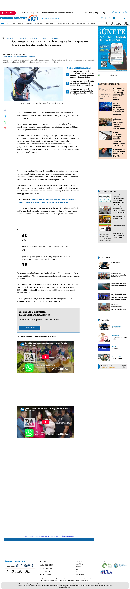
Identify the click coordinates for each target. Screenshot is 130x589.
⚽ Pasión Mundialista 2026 (65, 23)
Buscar (43, 562)
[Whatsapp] (17, 566)
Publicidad (45, 571)
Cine (78, 569)
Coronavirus (11, 38)
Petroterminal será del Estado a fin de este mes (119, 284)
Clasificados (46, 568)
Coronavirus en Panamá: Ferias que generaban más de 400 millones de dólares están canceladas (81, 92)
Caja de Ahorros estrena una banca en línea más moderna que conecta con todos (118, 109)
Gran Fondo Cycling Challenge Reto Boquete (119, 218)
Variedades (39, 23)
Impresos (80, 574)
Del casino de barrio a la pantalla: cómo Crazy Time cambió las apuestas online (119, 123)
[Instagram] (102, 18)
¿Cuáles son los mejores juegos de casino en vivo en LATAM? (119, 153)
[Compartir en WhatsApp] (5, 123)
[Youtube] (114, 18)
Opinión (20, 23)
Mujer (78, 566)
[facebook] (105, 18)
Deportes (49, 23)
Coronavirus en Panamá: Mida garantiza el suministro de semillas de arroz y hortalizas (82, 83)
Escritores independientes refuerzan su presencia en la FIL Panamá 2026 (119, 307)
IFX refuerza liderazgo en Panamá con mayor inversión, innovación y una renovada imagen (119, 296)
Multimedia (92, 23)
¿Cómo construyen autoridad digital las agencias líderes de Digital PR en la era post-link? (119, 138)
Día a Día (79, 564)
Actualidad (11, 23)
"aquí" (69, 587)
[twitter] (109, 18)
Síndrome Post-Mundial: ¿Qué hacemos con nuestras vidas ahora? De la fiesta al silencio (119, 93)
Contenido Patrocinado (109, 84)
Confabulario (115, 262)
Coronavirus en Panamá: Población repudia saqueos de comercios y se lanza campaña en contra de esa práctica (82, 74)
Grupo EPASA (45, 574)
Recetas (79, 571)
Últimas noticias (107, 191)
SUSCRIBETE (29, 328)
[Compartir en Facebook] (5, 110)
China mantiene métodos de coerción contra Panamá (118, 275)
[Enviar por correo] (5, 129)
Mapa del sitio (46, 565)
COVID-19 (44, 38)
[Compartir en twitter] (5, 116)
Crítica (79, 561)
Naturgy (54, 38)
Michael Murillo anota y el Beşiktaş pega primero (118, 235)
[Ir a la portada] (13, 18)
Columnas (104, 320)
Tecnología (81, 23)
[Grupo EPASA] (106, 574)
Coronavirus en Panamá (28, 38)
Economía (29, 23)
